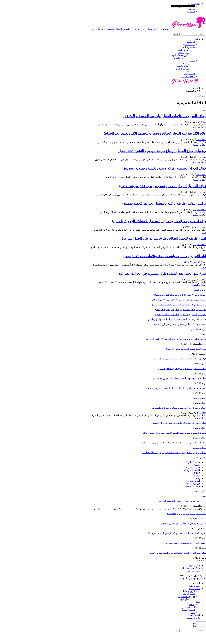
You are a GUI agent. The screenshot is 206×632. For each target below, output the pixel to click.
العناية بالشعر (183, 66)
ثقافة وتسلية (189, 47)
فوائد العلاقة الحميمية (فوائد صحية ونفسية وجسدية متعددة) (165, 168)
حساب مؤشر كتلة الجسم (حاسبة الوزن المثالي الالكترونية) (179, 304)
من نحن (191, 9)
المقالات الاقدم (199, 285)
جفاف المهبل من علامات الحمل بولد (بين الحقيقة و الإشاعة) (164, 116)
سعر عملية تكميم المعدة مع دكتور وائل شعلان (185, 349)
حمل (187, 71)
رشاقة (186, 63)
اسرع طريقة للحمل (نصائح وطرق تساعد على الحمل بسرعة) (164, 238)
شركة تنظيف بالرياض (190, 568)
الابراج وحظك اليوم (180, 55)
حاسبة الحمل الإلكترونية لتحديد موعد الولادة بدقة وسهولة (180, 295)
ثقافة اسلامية (193, 486)
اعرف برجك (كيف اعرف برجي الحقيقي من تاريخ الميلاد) (180, 324)
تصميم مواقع (194, 565)
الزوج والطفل (183, 50)
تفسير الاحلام (183, 52)
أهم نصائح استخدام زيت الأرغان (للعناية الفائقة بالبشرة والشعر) (177, 388)
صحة (192, 60)
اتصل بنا (191, 11)
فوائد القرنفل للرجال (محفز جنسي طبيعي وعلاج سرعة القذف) (162, 186)
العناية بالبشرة (182, 68)
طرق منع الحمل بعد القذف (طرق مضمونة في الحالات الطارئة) (162, 273)
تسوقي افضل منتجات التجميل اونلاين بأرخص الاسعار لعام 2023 (177, 533)
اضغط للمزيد (194, 3)
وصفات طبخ (189, 44)
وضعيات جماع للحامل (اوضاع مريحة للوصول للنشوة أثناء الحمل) (162, 151)
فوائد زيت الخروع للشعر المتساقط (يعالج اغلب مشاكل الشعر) (177, 553)
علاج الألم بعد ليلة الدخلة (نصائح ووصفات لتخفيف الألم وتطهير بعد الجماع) (155, 133)
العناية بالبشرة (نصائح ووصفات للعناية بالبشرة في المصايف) (178, 408)
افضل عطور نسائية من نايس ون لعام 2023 (186, 513)
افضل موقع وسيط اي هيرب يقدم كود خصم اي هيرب (182, 501)
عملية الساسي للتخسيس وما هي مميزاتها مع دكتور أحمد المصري (176, 339)
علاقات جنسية (199, 127)
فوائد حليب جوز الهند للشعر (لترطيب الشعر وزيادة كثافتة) (179, 378)
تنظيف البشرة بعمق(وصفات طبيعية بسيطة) (186, 543)
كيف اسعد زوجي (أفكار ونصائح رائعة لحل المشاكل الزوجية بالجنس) (159, 221)
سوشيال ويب (186, 578)
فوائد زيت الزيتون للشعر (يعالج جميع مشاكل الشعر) (182, 368)
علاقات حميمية (188, 76)
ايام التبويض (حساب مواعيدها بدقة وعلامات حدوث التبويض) (165, 256)
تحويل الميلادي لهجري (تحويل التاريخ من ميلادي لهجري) (180, 314)
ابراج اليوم (179, 58)
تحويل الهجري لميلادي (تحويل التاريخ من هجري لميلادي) (180, 309)
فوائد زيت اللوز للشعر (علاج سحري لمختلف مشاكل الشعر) (179, 358)
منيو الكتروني (194, 571)
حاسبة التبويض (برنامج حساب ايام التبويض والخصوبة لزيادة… (178, 300)
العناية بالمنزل (188, 74)
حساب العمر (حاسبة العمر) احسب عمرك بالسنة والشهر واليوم (177, 319)
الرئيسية (191, 42)
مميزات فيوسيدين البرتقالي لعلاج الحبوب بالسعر (184, 523)
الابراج (195, 473)
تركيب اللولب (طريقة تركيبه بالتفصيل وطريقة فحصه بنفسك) (164, 203)
